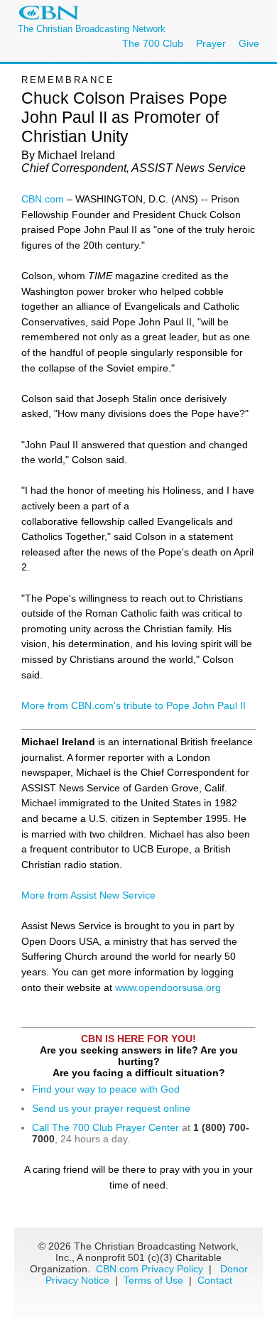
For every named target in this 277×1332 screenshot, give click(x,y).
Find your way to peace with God (106, 1089)
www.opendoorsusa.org (168, 987)
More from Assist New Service (88, 895)
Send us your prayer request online (111, 1108)
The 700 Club (152, 43)
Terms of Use (155, 1280)
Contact (214, 1280)
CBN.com (42, 199)
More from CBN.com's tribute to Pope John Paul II (133, 705)
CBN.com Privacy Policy (149, 1268)
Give (249, 43)
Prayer (211, 43)
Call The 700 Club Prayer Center (105, 1127)
